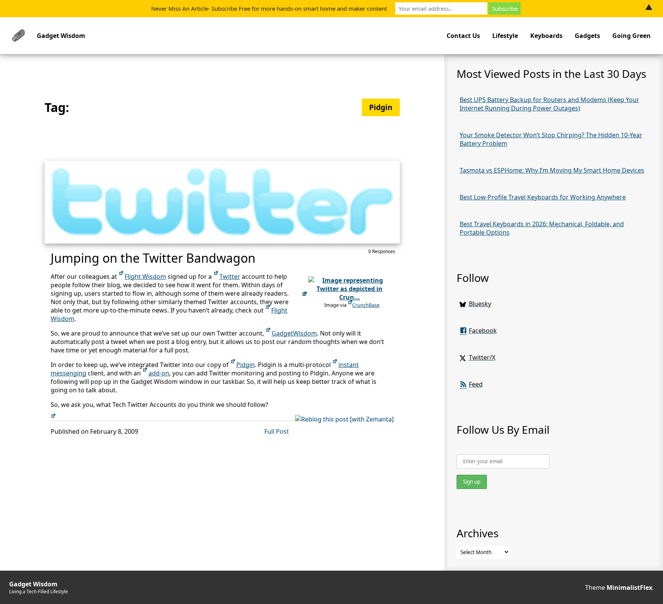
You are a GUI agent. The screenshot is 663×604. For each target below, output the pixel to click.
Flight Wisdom (145, 276)
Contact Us (463, 35)
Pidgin (245, 364)
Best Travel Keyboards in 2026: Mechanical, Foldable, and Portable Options (542, 228)
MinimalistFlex (629, 587)
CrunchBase (365, 304)
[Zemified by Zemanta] (54, 419)
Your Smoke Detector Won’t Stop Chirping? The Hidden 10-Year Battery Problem (551, 139)
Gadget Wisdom (61, 35)
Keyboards (546, 35)
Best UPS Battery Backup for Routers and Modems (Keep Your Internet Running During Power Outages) (549, 103)
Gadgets (587, 35)
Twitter (229, 276)
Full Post (276, 431)
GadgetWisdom (294, 333)
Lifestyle (505, 35)
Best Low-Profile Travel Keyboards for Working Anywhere (543, 197)
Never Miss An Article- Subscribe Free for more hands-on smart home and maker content (269, 8)
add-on (158, 373)
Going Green (631, 35)
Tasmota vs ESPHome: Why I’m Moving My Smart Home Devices (552, 170)
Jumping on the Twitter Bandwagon (153, 258)
